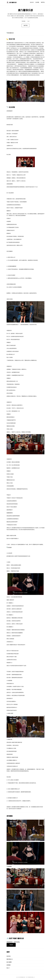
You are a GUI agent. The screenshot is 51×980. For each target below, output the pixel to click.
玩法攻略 (37, 2)
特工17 (8, 968)
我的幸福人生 (10, 959)
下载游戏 (11, 944)
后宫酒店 (9, 965)
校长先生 (9, 956)
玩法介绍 (31, 2)
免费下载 (42, 2)
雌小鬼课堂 (9, 962)
